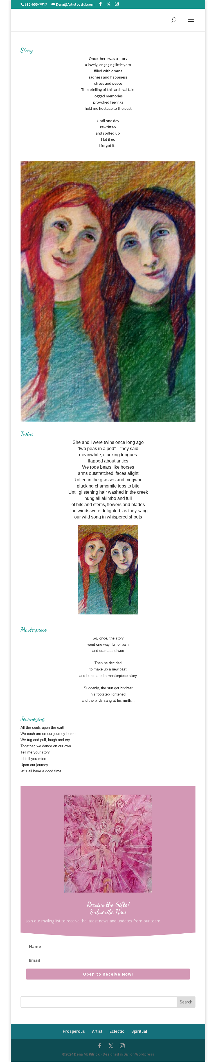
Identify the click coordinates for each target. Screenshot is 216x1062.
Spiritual (139, 1031)
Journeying (33, 718)
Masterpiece (34, 629)
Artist (97, 1031)
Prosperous (74, 1031)
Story (27, 50)
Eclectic (116, 1031)
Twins (27, 433)
